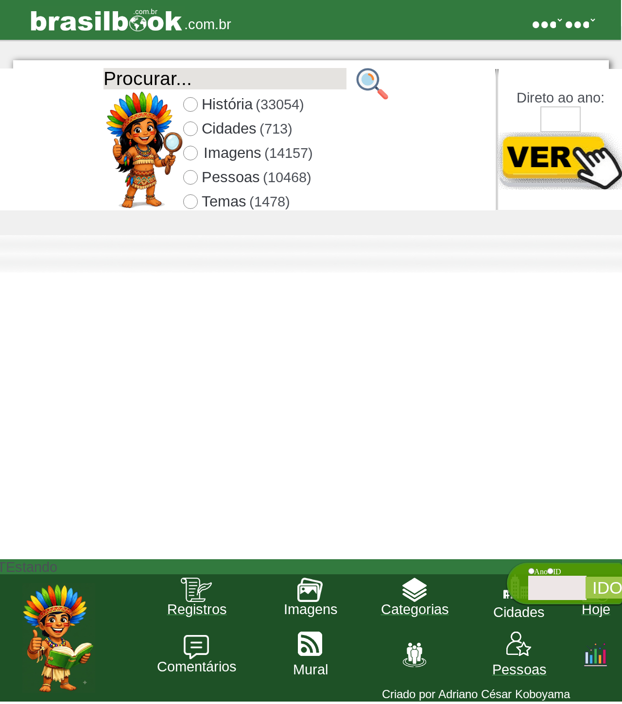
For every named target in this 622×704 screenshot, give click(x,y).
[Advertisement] (310, 491)
